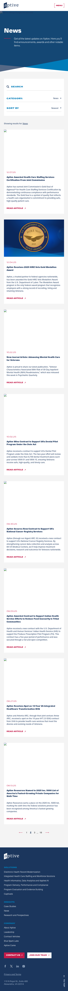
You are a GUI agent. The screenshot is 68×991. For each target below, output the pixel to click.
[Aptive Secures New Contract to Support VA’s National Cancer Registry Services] (34, 499)
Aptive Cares (10, 945)
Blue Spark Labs (11, 941)
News (25, 123)
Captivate (8, 893)
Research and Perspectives (16, 915)
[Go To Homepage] (11, 5)
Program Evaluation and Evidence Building (23, 889)
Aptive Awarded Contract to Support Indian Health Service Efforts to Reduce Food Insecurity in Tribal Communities (33, 618)
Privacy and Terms (12, 974)
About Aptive (10, 927)
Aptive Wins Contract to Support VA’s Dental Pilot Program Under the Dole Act (32, 443)
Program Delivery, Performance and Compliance (26, 885)
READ (15, 208)
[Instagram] (25, 966)
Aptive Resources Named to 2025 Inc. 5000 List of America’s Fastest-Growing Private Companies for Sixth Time (33, 793)
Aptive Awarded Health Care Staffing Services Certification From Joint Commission (30, 178)
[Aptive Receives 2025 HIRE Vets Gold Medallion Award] (34, 238)
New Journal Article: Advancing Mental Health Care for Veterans (33, 358)
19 (41, 832)
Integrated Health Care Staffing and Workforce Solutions (29, 876)
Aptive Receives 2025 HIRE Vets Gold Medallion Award (31, 268)
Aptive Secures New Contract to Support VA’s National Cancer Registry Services (30, 530)
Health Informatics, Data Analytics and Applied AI (26, 880)
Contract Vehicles (12, 936)
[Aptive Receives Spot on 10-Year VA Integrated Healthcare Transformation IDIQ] (34, 676)
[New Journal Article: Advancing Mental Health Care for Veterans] (34, 328)
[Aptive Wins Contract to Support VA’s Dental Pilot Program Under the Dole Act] (34, 412)
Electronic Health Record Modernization (22, 872)
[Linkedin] (19, 966)
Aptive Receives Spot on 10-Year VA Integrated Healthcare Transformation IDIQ (31, 707)
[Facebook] (6, 966)
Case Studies (10, 906)
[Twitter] (12, 966)
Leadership (9, 932)
